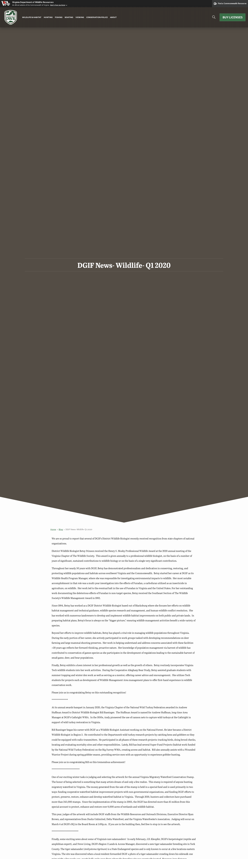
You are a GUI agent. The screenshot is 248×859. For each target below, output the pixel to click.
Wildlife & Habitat (31, 17)
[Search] (213, 18)
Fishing (58, 17)
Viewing (80, 17)
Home (53, 529)
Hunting (48, 17)
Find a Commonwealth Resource (232, 3)
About (113, 17)
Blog (61, 529)
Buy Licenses (233, 17)
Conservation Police (97, 17)
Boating (69, 17)
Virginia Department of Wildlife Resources (33, 2)
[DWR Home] (10, 17)
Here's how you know (57, 5)
